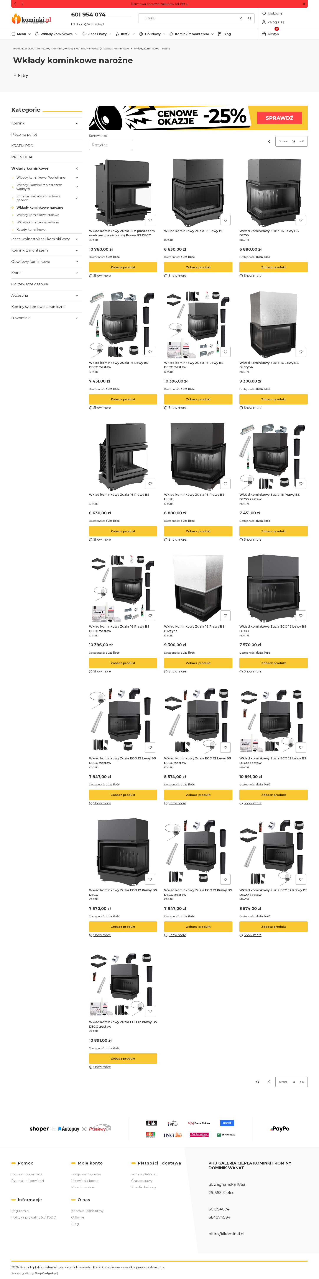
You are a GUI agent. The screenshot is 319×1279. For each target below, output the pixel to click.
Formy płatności (144, 1174)
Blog (227, 34)
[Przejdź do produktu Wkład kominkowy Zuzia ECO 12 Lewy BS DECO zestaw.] (123, 720)
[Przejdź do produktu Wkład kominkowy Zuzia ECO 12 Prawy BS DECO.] (123, 852)
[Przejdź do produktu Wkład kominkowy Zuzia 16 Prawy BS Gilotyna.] (198, 588)
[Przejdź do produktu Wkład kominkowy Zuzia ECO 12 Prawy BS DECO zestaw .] (273, 852)
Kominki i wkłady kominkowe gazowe (38, 198)
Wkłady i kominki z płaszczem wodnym (39, 187)
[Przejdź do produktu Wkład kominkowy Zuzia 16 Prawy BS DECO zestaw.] (273, 457)
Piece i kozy (97, 34)
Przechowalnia (83, 1187)
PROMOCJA (21, 157)
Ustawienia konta (84, 1181)
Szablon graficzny (34, 1273)
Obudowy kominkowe (30, 262)
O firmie (77, 1217)
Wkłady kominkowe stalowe (37, 215)
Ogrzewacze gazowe (29, 284)
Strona (283, 141)
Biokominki (20, 318)
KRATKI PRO (22, 146)
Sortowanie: (98, 136)
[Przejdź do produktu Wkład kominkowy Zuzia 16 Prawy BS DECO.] (198, 457)
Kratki (125, 34)
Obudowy (153, 34)
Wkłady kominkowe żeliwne (37, 222)
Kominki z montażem (192, 34)
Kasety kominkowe (31, 230)
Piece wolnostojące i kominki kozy (40, 239)
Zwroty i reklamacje (27, 1174)
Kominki (18, 123)
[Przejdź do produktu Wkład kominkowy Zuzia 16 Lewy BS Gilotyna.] (273, 325)
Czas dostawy (142, 1181)
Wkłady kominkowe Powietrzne (40, 178)
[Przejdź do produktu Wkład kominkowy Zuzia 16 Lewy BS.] (198, 193)
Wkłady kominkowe (57, 34)
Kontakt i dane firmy (87, 1211)
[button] (304, 4)
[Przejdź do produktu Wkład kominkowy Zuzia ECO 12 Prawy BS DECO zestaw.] (198, 852)
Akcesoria (19, 295)
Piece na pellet (24, 134)
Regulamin (20, 1211)
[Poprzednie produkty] (269, 1082)
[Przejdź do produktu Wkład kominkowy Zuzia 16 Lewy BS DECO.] (273, 193)
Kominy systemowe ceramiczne (38, 307)
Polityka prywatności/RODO (33, 1217)
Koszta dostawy (143, 1187)
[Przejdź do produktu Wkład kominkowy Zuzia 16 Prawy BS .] (123, 457)
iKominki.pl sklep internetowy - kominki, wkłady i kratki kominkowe (55, 48)
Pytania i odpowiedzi (27, 1181)
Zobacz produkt (123, 267)
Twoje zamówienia (86, 1174)
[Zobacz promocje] (198, 118)
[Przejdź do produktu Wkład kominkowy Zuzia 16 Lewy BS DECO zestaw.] (123, 325)
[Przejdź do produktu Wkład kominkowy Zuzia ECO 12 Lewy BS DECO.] (273, 588)
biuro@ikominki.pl (90, 24)
